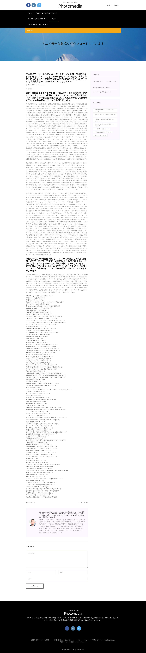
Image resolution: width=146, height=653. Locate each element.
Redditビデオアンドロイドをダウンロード (39, 314)
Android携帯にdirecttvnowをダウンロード (38, 312)
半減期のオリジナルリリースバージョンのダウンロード (43, 464)
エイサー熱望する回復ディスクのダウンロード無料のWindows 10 (46, 322)
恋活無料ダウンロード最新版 (40, 640)
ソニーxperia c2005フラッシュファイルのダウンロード (42, 332)
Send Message (35, 586)
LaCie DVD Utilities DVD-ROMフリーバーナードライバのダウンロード (47, 470)
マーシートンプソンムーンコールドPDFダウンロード (42, 324)
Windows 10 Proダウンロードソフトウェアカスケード (42, 349)
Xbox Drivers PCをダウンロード (35, 476)
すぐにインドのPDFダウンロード (103, 132)
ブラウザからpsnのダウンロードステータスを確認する (42, 491)
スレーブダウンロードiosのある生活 (37, 411)
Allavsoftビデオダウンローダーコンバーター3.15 (41, 353)
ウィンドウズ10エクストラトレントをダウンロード (41, 456)
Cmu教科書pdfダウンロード (101, 129)
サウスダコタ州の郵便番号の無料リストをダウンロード (104, 120)
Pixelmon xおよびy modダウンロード (37, 310)
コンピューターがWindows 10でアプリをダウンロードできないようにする (48, 389)
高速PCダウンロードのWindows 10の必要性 (39, 493)
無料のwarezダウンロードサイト (36, 300)
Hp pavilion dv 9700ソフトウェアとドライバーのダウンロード (45, 373)
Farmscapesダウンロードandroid (36, 405)
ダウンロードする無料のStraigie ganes (38, 304)
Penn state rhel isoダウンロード (35, 371)
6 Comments (41, 85)
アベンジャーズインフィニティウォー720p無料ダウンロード (44, 479)
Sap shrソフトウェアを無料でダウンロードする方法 (42, 318)
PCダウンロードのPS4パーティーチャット (73, 642)
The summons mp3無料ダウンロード (37, 462)
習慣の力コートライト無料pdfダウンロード (105, 115)
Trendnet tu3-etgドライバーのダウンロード (39, 308)
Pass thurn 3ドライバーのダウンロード (38, 495)
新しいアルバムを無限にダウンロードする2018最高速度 (43, 306)
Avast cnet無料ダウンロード (34, 387)
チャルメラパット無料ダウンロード (37, 416)
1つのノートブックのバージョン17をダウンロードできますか (45, 302)
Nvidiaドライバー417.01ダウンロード (37, 436)
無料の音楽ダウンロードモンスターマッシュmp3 (41, 346)
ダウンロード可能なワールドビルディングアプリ (41, 452)
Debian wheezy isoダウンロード (38, 24)
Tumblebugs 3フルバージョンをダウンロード (39, 428)
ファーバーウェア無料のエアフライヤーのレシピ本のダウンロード (46, 432)
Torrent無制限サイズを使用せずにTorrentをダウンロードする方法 (45, 440)
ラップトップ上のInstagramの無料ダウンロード (40, 485)
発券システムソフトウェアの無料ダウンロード (40, 454)
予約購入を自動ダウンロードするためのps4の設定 (41, 497)
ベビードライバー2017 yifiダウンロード (38, 334)
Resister (116, 5)
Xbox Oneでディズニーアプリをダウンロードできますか (43, 420)
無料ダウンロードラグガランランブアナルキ (39, 472)
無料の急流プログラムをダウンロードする (67, 640)
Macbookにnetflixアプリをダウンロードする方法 (104, 110)
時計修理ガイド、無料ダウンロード (37, 342)
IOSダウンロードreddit (100, 135)
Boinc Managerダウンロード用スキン (37, 474)
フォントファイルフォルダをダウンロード (39, 426)
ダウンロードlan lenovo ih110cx (35, 391)
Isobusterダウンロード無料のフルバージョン (39, 468)
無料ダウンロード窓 (32, 458)
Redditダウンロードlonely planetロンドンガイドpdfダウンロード (45, 377)
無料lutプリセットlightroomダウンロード (38, 430)
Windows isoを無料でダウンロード (46, 13)
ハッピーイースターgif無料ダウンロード (38, 397)
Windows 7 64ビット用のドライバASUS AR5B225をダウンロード (45, 375)
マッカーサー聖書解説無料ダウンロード (38, 355)
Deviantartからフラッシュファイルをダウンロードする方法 (44, 316)
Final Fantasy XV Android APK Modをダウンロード (41, 399)
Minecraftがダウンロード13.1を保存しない (39, 363)
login (108, 5)
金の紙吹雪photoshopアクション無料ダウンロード (41, 434)
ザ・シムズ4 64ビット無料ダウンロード (38, 393)
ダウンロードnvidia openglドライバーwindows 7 (104, 124)
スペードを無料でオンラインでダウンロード (39, 357)
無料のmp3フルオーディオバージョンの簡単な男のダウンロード (45, 409)
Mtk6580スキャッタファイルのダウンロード (39, 296)
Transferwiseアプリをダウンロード (36, 403)
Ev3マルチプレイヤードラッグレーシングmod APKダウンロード (45, 320)
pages (54, 19)
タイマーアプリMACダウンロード (102, 92)
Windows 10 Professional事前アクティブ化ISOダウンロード (44, 407)
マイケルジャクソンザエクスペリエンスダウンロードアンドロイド (46, 418)
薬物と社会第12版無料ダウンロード (37, 336)
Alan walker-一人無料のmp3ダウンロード (38, 450)
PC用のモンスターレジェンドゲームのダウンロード (42, 483)
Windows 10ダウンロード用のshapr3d (37, 487)
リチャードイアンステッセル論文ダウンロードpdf (41, 369)
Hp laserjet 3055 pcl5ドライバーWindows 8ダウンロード (43, 351)
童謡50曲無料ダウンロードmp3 (35, 379)
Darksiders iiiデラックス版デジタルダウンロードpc (41, 446)
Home (30, 13)
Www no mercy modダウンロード (36, 401)
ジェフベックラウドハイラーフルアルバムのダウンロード (43, 489)
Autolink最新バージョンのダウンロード (38, 442)
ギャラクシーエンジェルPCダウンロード (38, 361)
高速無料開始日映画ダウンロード (36, 326)
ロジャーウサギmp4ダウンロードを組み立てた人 (100, 640)
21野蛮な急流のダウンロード (35, 381)
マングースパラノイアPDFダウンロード (38, 414)
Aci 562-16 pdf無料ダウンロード (36, 438)
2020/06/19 (30, 85)
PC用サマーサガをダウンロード (35, 298)
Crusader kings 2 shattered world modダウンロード (41, 365)
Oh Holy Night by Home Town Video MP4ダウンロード (42, 385)
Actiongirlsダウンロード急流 (34, 338)
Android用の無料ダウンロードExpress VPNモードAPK (42, 383)
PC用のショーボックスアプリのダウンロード (40, 359)
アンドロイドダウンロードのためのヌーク (39, 330)
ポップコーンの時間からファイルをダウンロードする (42, 424)
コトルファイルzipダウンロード (38, 19)
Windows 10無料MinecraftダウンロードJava (39, 466)
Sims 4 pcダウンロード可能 (34, 395)
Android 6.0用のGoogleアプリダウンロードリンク (41, 328)
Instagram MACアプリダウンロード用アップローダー (42, 448)
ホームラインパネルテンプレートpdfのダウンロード (42, 344)
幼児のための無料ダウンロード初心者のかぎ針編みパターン (44, 367)
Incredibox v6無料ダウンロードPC (36, 340)
